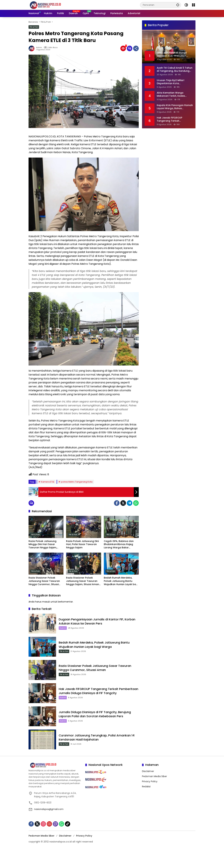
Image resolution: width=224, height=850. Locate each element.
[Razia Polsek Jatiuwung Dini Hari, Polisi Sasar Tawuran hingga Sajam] (83, 527)
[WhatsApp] (136, 503)
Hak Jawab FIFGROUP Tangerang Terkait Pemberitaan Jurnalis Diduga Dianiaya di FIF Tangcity (98, 691)
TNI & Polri (33, 27)
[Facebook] (117, 503)
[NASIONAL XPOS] (49, 4)
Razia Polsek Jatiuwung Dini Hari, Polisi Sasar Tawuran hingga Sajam (82, 544)
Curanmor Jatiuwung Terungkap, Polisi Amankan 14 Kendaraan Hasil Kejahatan (96, 737)
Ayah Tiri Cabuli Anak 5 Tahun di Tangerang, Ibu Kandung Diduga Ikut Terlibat (174, 69)
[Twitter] (123, 503)
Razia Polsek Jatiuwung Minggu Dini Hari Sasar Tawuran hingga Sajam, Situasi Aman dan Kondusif (45, 544)
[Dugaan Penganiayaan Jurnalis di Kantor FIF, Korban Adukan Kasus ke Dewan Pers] (42, 624)
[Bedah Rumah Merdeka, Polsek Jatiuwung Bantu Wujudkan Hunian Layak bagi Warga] (121, 564)
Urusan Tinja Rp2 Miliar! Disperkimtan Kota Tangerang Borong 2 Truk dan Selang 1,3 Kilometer (172, 82)
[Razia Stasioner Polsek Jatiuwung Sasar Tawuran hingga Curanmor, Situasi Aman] (42, 670)
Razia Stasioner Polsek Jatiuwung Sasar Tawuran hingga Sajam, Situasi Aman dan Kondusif (82, 581)
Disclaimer (148, 771)
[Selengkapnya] (55, 765)
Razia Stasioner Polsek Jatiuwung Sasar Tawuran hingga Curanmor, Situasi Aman (95, 668)
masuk (46, 601)
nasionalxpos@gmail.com (48, 809)
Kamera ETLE (47, 481)
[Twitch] (55, 824)
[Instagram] (43, 824)
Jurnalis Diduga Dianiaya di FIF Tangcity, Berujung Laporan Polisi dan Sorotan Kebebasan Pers (95, 714)
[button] (177, 5)
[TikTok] (67, 824)
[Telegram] (129, 503)
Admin (39, 47)
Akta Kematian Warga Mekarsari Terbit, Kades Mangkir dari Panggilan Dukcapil (171, 94)
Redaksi (146, 786)
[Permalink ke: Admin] (32, 48)
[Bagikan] (136, 48)
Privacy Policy (149, 781)
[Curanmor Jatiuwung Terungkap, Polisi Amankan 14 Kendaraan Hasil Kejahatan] (42, 739)
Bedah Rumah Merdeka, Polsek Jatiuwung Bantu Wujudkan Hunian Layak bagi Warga (121, 581)
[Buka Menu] (193, 5)
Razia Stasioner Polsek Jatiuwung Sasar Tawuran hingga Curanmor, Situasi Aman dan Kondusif (44, 581)
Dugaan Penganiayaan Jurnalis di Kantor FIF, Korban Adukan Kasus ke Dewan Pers (97, 621)
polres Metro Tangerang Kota (76, 481)
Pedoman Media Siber (154, 776)
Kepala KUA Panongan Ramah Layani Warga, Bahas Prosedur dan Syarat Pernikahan (175, 107)
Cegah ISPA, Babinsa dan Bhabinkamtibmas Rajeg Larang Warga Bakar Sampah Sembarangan (119, 544)
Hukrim (63, 628)
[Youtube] (49, 824)
